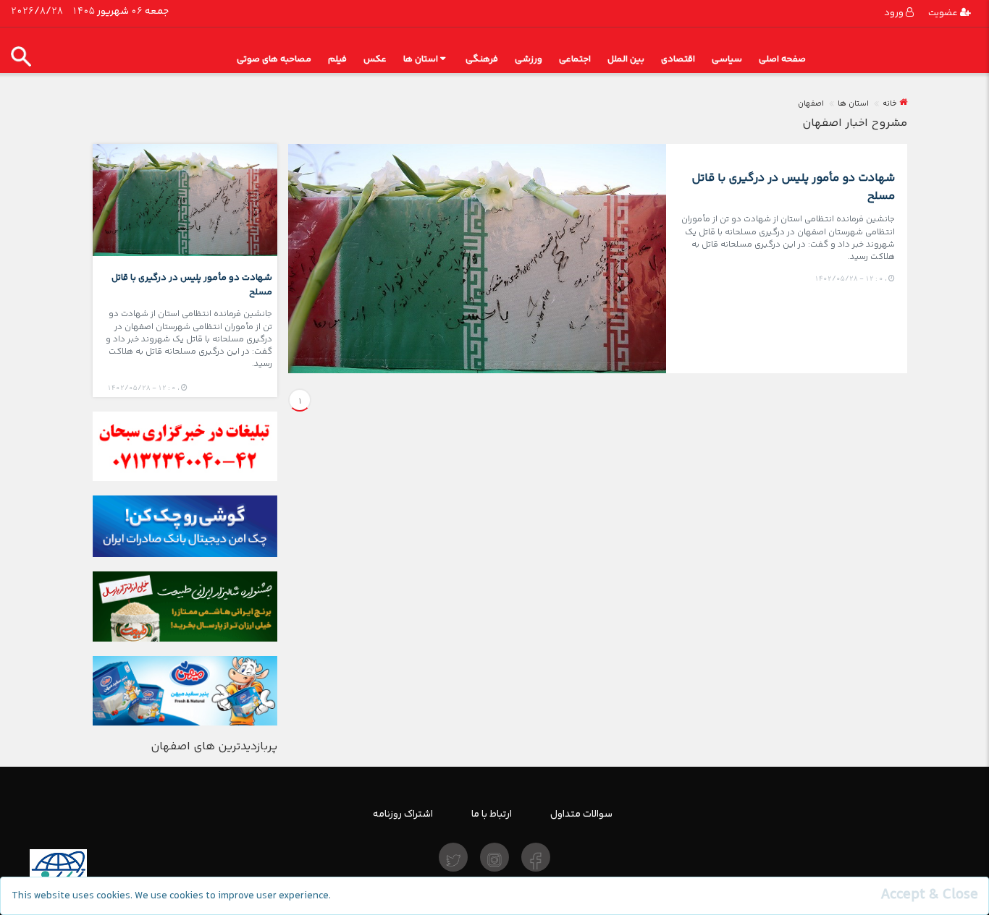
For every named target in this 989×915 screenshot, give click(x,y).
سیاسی (727, 59)
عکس (375, 59)
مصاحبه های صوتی (274, 59)
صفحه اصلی (782, 59)
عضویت (944, 12)
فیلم (337, 59)
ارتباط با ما (491, 814)
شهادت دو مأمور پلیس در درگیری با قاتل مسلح (793, 187)
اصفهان (811, 104)
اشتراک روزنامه (403, 814)
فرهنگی (482, 59)
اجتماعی (575, 59)
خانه (890, 104)
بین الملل (625, 59)
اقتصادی (678, 59)
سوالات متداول (581, 814)
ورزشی (528, 59)
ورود (895, 12)
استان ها (420, 59)
